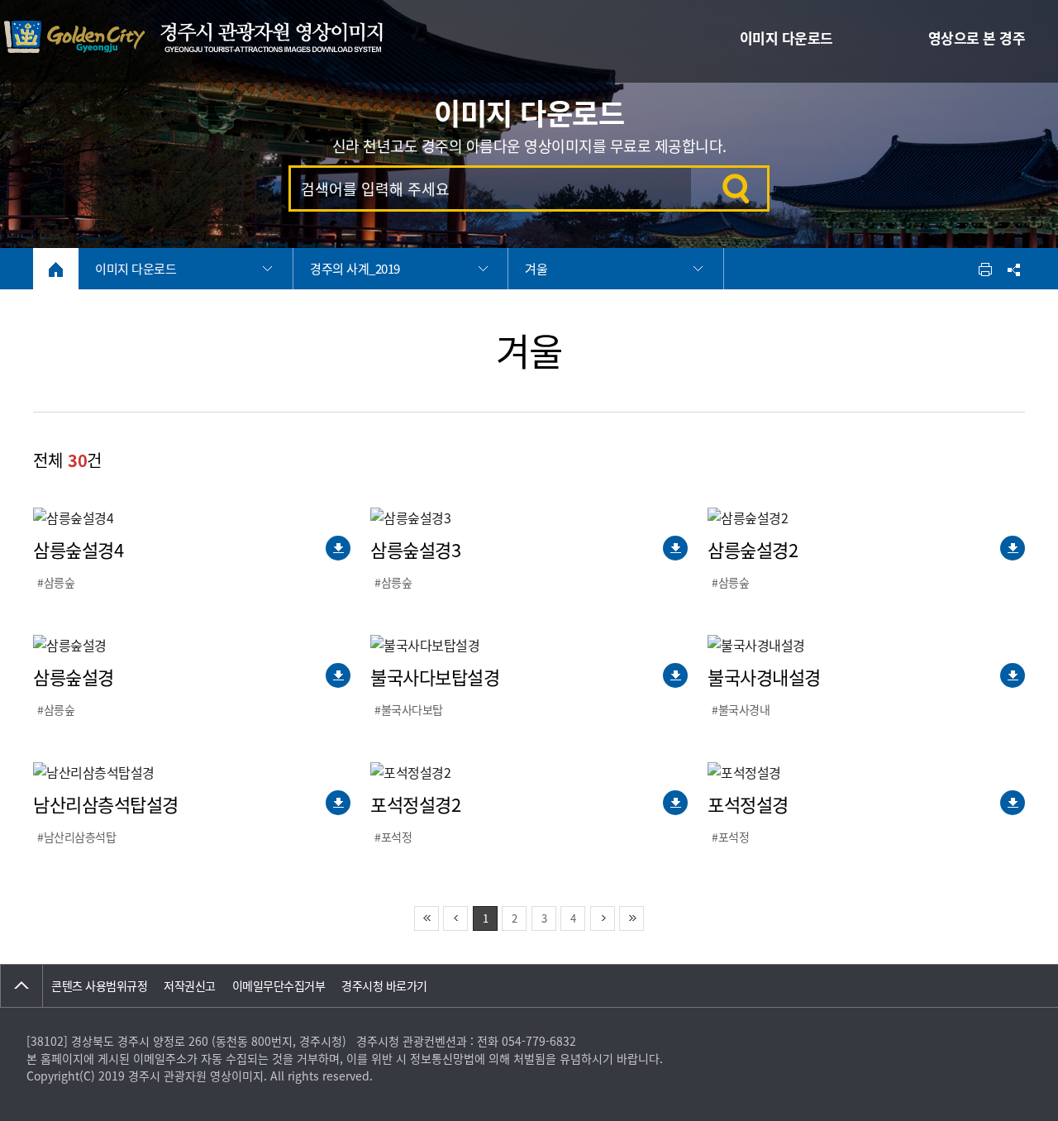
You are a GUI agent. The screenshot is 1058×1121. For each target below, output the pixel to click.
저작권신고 (190, 985)
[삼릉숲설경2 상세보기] (748, 517)
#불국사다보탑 (408, 709)
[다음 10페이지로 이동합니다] (602, 918)
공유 (1012, 268)
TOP (21, 986)
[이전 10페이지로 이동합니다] (455, 918)
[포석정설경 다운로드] (1012, 802)
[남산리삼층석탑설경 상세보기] (94, 772)
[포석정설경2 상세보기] (410, 772)
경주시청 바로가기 (384, 985)
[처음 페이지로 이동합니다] (426, 918)
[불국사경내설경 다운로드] (1012, 675)
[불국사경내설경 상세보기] (756, 645)
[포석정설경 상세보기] (744, 772)
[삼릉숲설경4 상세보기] (73, 517)
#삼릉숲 (55, 582)
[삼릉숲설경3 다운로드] (675, 548)
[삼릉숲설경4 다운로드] (338, 548)
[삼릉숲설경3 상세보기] (410, 517)
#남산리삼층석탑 (76, 836)
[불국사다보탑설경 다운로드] (675, 675)
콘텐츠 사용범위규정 (99, 985)
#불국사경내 (741, 709)
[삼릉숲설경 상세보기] (70, 645)
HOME (56, 269)
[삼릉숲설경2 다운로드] (1012, 548)
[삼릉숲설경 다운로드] (338, 675)
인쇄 (985, 268)
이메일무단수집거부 (279, 985)
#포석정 (393, 836)
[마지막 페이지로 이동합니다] (631, 918)
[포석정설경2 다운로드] (675, 802)
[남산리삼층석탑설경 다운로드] (338, 802)
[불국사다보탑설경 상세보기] (424, 645)
